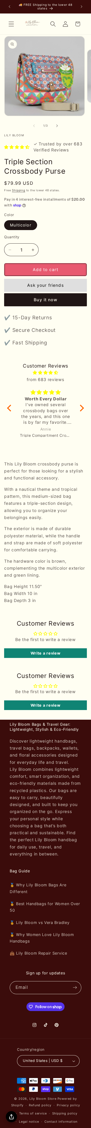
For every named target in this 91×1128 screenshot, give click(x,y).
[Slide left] (34, 125)
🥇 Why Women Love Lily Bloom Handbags (42, 937)
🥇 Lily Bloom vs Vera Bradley (39, 922)
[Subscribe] (75, 987)
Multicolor (20, 225)
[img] (45, 372)
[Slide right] (57, 125)
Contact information (60, 1121)
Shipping (18, 190)
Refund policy (40, 1105)
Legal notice (29, 1121)
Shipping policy (64, 1113)
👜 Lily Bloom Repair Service (38, 953)
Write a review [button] (46, 653)
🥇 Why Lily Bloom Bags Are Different (38, 888)
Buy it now (45, 299)
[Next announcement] (81, 6)
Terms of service (33, 1113)
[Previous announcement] (9, 6)
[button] (11, 24)
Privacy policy (68, 1105)
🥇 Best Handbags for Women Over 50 (45, 907)
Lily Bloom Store (43, 1099)
